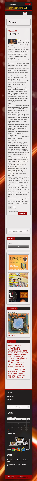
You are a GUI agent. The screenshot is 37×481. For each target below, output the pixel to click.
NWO (23, 372)
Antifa (21, 345)
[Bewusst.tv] (18, 8)
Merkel (9, 370)
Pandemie (11, 373)
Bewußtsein (14, 349)
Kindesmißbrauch (12, 364)
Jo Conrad (14, 361)
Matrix (24, 366)
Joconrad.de (11, 335)
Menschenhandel (22, 368)
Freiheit (16, 356)
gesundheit (21, 356)
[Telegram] (26, 4)
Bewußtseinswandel (16, 351)
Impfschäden (21, 358)
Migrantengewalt (18, 370)
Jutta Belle (19, 362)
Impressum (10, 396)
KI (23, 362)
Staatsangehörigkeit (12, 375)
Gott (25, 356)
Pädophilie (20, 373)
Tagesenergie (21, 375)
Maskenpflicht (19, 366)
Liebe (19, 364)
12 (15, 425)
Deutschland (22, 354)
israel (16, 360)
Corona (17, 353)
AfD (14, 345)
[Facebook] (29, 4)
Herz (14, 358)
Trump (11, 377)
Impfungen (11, 360)
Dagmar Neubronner (18, 353)
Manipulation (11, 366)
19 (15, 427)
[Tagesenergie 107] (13, 41)
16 (28, 425)
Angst (17, 345)
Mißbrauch (17, 371)
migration (11, 371)
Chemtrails (11, 353)
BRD (25, 351)
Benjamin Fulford (14, 347)
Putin (16, 373)
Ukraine (19, 377)
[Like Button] (10, 207)
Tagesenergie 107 (14, 33)
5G (9, 345)
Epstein (9, 356)
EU (12, 356)
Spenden (10, 399)
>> (22, 214)
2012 (11, 345)
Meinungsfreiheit (12, 368)
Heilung (10, 358)
